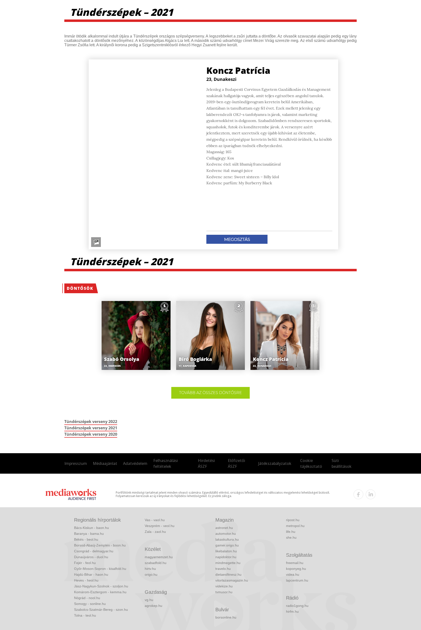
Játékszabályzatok (274, 463)
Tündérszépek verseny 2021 (90, 428)
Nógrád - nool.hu (87, 598)
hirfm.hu (292, 611)
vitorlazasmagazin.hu (231, 580)
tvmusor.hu (223, 592)
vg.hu (149, 600)
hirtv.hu (150, 569)
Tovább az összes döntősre (210, 392)
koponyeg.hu (296, 569)
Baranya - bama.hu (89, 534)
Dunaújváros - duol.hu (91, 557)
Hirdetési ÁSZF (206, 463)
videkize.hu (224, 586)
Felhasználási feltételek (165, 463)
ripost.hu (292, 520)
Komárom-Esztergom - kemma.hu (100, 592)
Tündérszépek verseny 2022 (90, 421)
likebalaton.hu (226, 551)
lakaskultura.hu (227, 539)
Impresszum (75, 463)
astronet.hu (224, 528)
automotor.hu (225, 534)
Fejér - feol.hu (85, 563)
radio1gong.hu (297, 606)
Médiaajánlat (105, 463)
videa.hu (292, 574)
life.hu (290, 532)
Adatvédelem (135, 463)
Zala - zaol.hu (155, 532)
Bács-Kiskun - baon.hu (91, 528)
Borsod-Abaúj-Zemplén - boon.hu (100, 545)
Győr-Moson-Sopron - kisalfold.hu (100, 569)
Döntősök (80, 288)
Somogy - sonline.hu (90, 604)
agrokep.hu (153, 606)
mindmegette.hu (227, 563)
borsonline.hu (225, 617)
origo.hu (151, 574)
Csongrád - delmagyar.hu (93, 551)
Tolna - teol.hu (85, 615)
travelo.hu (223, 569)
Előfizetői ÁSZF (236, 463)
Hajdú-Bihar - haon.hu (91, 574)
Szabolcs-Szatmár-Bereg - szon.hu (101, 609)
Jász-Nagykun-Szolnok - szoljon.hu (101, 586)
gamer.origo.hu (227, 545)
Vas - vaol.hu (155, 520)
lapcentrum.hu (297, 580)
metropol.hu (295, 526)
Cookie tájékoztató (311, 463)
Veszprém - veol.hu (159, 526)
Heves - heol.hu (86, 580)
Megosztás (237, 239)
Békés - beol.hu (86, 539)
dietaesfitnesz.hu (228, 574)
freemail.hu (294, 563)
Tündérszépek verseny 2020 (90, 434)
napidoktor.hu (225, 557)
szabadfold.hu (155, 563)
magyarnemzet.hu (159, 557)
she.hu (291, 537)
